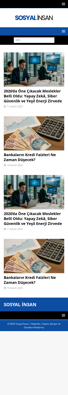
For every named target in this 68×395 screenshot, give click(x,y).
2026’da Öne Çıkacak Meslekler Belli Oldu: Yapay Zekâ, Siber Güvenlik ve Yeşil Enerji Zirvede (33, 96)
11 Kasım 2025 (15, 106)
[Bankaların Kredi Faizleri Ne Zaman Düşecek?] (34, 133)
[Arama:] (34, 40)
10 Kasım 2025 (15, 165)
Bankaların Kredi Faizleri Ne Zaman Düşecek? (30, 157)
